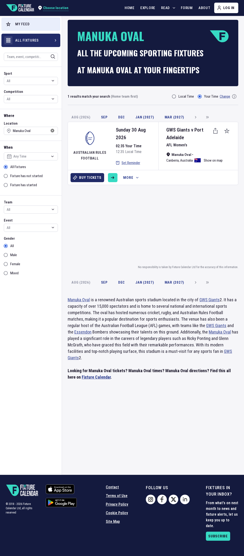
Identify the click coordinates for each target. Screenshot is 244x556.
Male (13, 255)
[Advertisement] (156, 224)
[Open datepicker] (52, 156)
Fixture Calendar (96, 377)
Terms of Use (116, 495)
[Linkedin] (185, 499)
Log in (229, 8)
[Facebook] (162, 499)
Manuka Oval (79, 299)
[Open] (53, 56)
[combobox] (24, 57)
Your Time (211, 96)
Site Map (113, 521)
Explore (147, 8)
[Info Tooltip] (234, 96)
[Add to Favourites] (227, 131)
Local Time (186, 96)
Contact (112, 487)
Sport (8, 73)
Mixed (14, 273)
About (204, 8)
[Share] (215, 131)
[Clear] (50, 57)
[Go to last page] (207, 117)
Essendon (83, 331)
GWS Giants (178, 130)
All (12, 246)
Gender (9, 238)
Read (165, 8)
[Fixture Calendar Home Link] (20, 8)
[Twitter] (173, 499)
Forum (187, 8)
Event (8, 220)
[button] (30, 24)
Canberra (172, 160)
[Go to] (112, 177)
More (128, 177)
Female (15, 264)
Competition (13, 92)
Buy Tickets (90, 177)
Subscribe (218, 536)
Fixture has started (23, 185)
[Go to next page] (195, 117)
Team (8, 202)
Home (130, 8)
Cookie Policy (117, 513)
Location (11, 123)
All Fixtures (18, 167)
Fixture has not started (26, 176)
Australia (186, 160)
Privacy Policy (117, 504)
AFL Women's (176, 145)
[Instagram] (150, 499)
